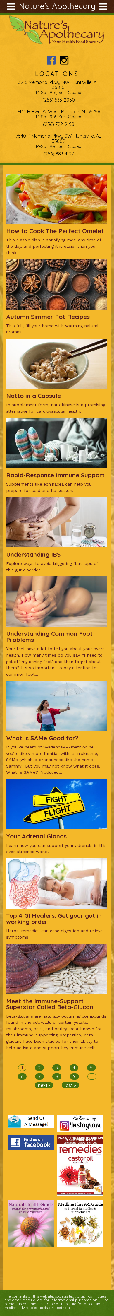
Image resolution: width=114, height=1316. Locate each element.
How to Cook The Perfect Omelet (55, 231)
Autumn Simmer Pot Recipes (48, 316)
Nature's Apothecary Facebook (51, 60)
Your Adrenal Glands (36, 836)
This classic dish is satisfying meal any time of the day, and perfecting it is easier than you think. (53, 246)
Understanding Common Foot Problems (49, 636)
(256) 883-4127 (58, 154)
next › (44, 1085)
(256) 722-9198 (58, 124)
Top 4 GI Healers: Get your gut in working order (54, 918)
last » (70, 1085)
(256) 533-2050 (58, 100)
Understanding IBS (33, 554)
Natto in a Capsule (33, 395)
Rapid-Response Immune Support (55, 475)
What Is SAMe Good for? (42, 738)
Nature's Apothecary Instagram (64, 60)
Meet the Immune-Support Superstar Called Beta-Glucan (49, 1004)
